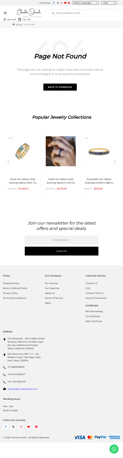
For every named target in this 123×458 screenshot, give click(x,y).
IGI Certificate (93, 316)
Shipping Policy (11, 283)
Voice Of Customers (96, 298)
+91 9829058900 (16, 367)
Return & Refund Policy (15, 288)
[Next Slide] (114, 161)
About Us (50, 293)
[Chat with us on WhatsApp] (114, 449)
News (48, 303)
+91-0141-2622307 (16, 374)
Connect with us (95, 293)
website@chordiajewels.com (22, 389)
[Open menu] (5, 12)
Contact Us (91, 283)
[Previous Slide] (8, 161)
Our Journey (51, 283)
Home (19, 24)
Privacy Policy (10, 293)
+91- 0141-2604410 (17, 381)
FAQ (88, 288)
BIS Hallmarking (94, 311)
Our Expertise (52, 288)
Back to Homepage (60, 87)
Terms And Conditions (14, 298)
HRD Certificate (94, 321)
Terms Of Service (54, 298)
